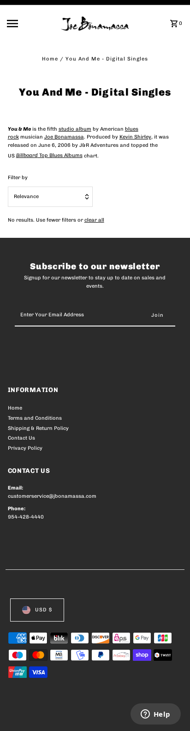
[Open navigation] (31, 23)
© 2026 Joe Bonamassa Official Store (57, 714)
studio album (75, 129)
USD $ (43, 610)
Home (50, 59)
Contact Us (21, 438)
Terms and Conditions (35, 418)
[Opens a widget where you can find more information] (155, 714)
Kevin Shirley (135, 137)
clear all (94, 220)
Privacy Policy (25, 448)
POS (116, 714)
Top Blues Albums (49, 155)
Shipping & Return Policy (38, 428)
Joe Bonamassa (64, 137)
